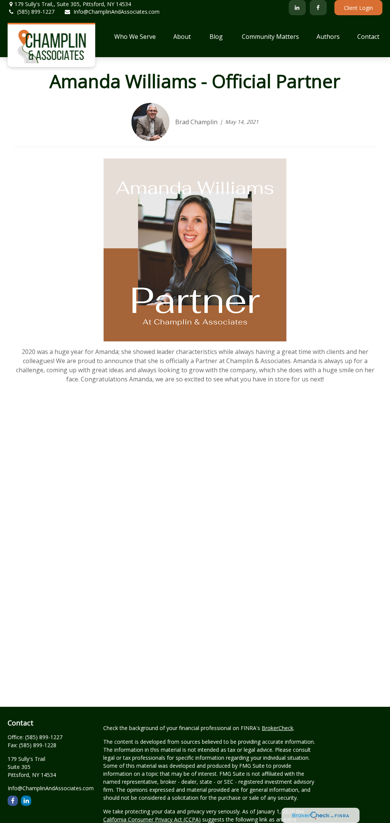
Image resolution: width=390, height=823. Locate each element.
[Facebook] (318, 7)
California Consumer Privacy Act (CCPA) (152, 819)
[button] (135, 36)
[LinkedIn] (297, 7)
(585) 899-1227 (35, 11)
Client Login (358, 7)
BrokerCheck (277, 728)
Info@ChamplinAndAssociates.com (117, 11)
